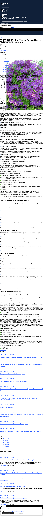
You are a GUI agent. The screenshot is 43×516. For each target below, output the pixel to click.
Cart (3, 4)
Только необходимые (19, 513)
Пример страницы (7, 19)
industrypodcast (4, 50)
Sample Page (4, 11)
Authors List (5, 3)
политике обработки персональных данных (16, 511)
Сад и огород (7, 46)
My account (4, 10)
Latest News (5, 9)
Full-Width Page (5, 7)
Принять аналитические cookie (8, 513)
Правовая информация (8, 18)
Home (3, 8)
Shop (3, 15)
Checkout (4, 5)
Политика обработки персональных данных (14, 17)
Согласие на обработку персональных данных (14, 21)
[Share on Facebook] (22, 434)
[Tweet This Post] (22, 435)
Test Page (4, 16)
